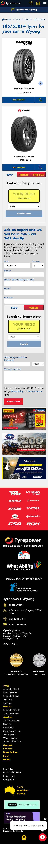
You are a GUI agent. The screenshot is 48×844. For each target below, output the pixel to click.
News (6, 759)
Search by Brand (11, 696)
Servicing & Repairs (12, 731)
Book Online (10, 752)
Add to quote (19, 100)
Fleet (6, 755)
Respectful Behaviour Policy (13, 831)
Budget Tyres (9, 776)
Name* (7, 270)
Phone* (19, 279)
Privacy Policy (17, 391)
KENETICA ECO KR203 (24, 156)
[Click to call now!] (31, 3)
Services (7, 717)
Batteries (7, 724)
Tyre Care (7, 699)
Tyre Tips (7, 703)
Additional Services (12, 741)
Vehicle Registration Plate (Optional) (15, 359)
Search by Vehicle (11, 689)
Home (8, 19)
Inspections (8, 727)
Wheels (7, 706)
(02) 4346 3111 (17, 618)
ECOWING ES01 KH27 (24, 89)
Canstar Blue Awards (12, 772)
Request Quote (13, 401)
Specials (7, 745)
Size (6, 261)
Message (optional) (13, 369)
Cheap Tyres (9, 779)
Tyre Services (9, 734)
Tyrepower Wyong (26, 9)
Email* (7, 288)
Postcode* (8, 297)
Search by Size (10, 692)
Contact (7, 748)
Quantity (36, 261)
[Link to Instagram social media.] (24, 837)
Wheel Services (10, 738)
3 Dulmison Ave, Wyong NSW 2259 (24, 612)
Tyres (6, 685)
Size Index (8, 769)
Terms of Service (35, 391)
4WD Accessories (11, 720)
